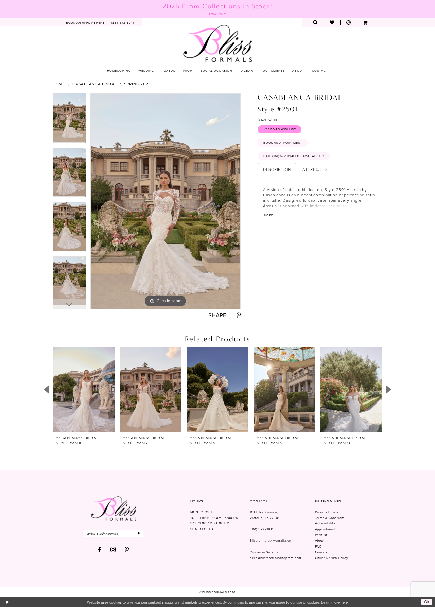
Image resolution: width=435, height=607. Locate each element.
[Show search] (315, 22)
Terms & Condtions (330, 518)
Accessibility (325, 523)
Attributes (315, 169)
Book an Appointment (282, 142)
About (320, 540)
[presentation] (84, 389)
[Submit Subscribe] (139, 533)
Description (277, 169)
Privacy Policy (326, 512)
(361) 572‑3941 (262, 529)
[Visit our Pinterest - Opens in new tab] (127, 550)
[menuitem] (85, 22)
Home (59, 84)
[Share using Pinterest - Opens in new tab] (239, 315)
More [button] (268, 215)
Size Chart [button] (268, 119)
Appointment (325, 529)
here (344, 602)
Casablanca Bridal (94, 84)
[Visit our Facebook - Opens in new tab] (100, 550)
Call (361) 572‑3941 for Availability (293, 156)
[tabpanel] (69, 120)
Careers (321, 552)
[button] (348, 22)
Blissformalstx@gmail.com (271, 540)
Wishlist (321, 535)
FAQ (318, 546)
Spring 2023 (137, 84)
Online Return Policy (331, 558)
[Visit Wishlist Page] (332, 22)
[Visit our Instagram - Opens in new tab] (113, 550)
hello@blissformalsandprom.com (275, 558)
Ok (427, 602)
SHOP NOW (217, 13)
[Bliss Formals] (217, 43)
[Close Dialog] (7, 601)
